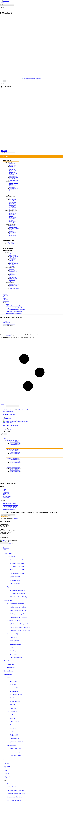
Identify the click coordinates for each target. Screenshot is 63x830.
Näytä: (2, 434)
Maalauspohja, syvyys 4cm (12, 205)
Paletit (10, 275)
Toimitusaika (6, 493)
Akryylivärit (12, 253)
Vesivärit (11, 264)
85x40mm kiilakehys (15, 462)
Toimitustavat (6, 495)
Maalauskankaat (8, 240)
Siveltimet (11, 269)
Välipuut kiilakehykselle (13, 175)
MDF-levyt (12, 231)
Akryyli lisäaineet (13, 256)
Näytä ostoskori (4, 543)
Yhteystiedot (6, 301)
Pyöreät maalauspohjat (11, 210)
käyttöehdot (15, 518)
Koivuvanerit (12, 232)
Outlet (4, 298)
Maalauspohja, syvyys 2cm (12, 200)
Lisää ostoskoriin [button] (7, 418)
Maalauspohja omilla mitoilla (15, 603)
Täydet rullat (10, 664)
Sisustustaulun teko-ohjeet (14, 312)
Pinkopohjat (12, 225)
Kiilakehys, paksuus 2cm (12, 164)
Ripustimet (12, 270)
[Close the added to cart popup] (12, 543)
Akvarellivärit (12, 258)
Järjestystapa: (3, 406)
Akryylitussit (12, 255)
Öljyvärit (11, 262)
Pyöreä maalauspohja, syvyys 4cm (12, 221)
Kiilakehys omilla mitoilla (17, 590)
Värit (7, 252)
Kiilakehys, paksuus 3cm (12, 167)
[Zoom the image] (31, 78)
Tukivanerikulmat (13, 180)
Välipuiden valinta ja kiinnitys (13, 189)
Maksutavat (6, 492)
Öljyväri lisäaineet (13, 263)
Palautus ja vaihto (7, 490)
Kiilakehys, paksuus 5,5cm (13, 172)
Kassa (10, 543)
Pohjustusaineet (13, 271)
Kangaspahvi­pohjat (14, 228)
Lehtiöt (11, 229)
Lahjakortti (5, 299)
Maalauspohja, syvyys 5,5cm (12, 208)
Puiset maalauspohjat (12, 234)
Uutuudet (5, 295)
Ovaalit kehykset (13, 178)
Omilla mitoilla (10, 243)
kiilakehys (8, 335)
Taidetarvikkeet (8, 250)
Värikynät (11, 266)
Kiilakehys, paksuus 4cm (12, 170)
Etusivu (5, 294)
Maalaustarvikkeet (10, 267)
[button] (3, 3)
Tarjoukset (5, 296)
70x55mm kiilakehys (15, 471)
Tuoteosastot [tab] (6, 548)
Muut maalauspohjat (11, 224)
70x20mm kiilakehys (15, 444)
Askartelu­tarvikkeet (14, 284)
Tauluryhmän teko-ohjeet (14, 313)
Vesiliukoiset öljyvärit (12, 260)
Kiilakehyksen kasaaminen (12, 186)
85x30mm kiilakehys (15, 453)
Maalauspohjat (7, 195)
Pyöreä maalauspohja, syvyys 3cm (12, 217)
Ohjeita (8, 181)
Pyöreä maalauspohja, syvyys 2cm (12, 213)
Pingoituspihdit (13, 278)
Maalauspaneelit (13, 227)
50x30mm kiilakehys (8, 411)
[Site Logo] (5, 1)
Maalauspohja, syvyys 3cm (12, 203)
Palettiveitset (12, 274)
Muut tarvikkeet (10, 282)
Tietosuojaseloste (7, 496)
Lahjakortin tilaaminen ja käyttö (15, 310)
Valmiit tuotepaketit (14, 288)
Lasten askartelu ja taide (17, 752)
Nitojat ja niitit (12, 277)
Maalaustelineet (8, 248)
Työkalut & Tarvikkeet (12, 280)
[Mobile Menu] (1, 81)
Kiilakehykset (7, 160)
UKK (7, 304)
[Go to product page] (33, 409)
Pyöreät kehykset (13, 177)
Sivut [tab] (4, 549)
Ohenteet (11, 273)
